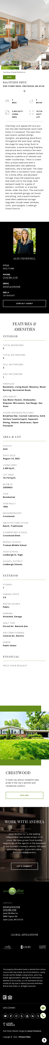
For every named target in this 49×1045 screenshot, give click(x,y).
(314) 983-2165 (9, 910)
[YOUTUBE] (5, 1016)
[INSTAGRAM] (16, 1016)
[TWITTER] (38, 1016)
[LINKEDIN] (32, 1016)
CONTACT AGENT (24, 303)
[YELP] (21, 1016)
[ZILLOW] (27, 1016)
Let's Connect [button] (24, 866)
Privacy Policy (25, 1037)
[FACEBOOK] (10, 1016)
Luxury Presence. (34, 1031)
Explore (24, 795)
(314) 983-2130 (10, 277)
